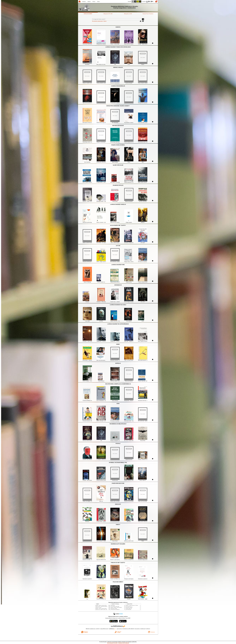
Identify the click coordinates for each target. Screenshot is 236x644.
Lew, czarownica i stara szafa (115, 606)
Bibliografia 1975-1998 (108, 13)
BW (135, 1)
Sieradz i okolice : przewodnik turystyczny (101, 606)
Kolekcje (104, 21)
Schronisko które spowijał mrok (115, 609)
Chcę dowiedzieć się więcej (112, 642)
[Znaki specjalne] (143, 21)
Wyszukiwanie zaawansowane (97, 21)
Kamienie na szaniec (98, 607)
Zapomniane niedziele (114, 608)
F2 (152, 1)
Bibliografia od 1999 (128, 13)
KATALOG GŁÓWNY (88, 13)
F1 (149, 1)
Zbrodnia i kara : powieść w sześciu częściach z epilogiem (104, 609)
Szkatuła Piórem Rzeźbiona (148, 13)
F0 (147, 1)
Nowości (84, 1)
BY (140, 1)
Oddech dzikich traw (129, 608)
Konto (98, 1)
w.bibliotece (112, 628)
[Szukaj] (143, 19)
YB (137, 1)
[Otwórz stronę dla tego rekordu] (87, 36)
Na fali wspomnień (128, 609)
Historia (89, 1)
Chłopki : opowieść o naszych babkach (116, 607)
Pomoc (94, 1)
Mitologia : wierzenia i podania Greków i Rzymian (102, 605)
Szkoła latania (113, 605)
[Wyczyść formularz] (140, 21)
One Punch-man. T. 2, (129, 606)
